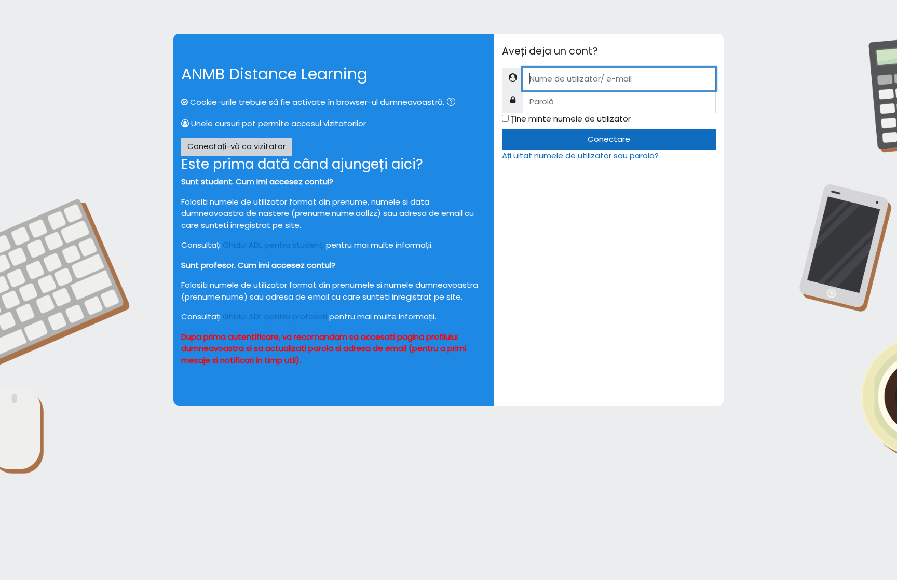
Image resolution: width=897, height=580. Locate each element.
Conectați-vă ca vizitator (236, 146)
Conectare (609, 138)
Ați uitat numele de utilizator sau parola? (580, 155)
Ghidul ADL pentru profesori (275, 316)
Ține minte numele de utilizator (571, 118)
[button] (453, 103)
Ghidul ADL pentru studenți (273, 244)
